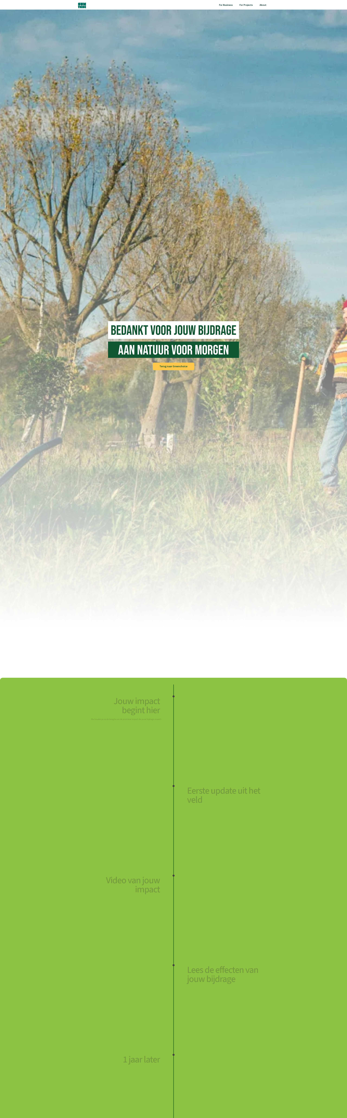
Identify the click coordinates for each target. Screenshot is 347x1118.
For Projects (246, 5)
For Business (226, 5)
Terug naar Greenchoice (173, 366)
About (263, 5)
